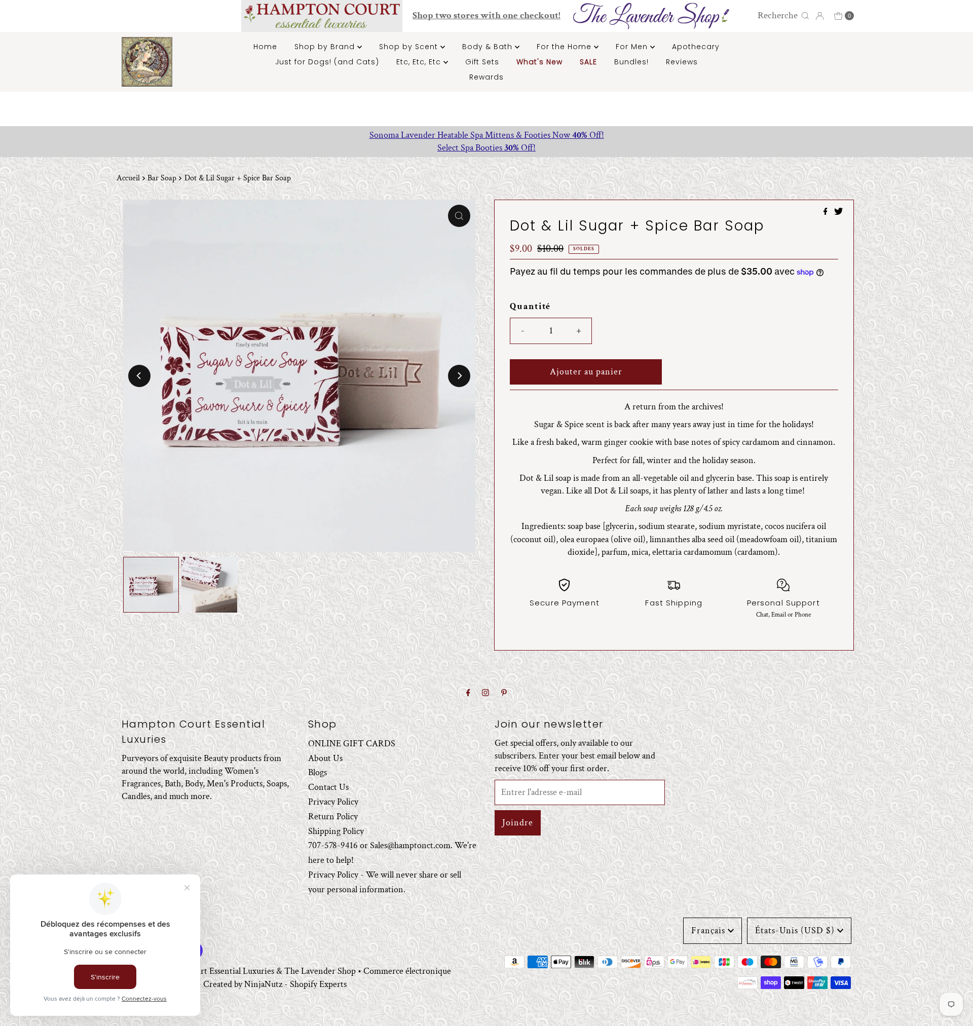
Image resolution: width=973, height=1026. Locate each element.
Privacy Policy (333, 802)
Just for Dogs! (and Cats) (327, 62)
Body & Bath (488, 47)
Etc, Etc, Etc (419, 62)
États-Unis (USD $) (795, 930)
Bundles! (631, 62)
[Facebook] (468, 693)
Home (265, 47)
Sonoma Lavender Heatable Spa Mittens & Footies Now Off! (486, 135)
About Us (325, 758)
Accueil (128, 178)
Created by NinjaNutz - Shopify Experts (275, 984)
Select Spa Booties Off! (486, 148)
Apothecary (696, 47)
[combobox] (776, 16)
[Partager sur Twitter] (838, 212)
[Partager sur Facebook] (827, 212)
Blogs (317, 772)
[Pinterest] (504, 693)
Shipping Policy (336, 831)
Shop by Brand (325, 47)
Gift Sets (482, 62)
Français (708, 930)
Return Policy (333, 816)
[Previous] (139, 376)
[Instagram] (485, 693)
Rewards (486, 77)
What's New (539, 62)
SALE (588, 62)
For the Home (565, 47)
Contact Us (328, 787)
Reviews (682, 62)
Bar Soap (161, 178)
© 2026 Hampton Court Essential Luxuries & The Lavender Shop (239, 971)
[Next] (459, 376)
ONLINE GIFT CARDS (351, 743)
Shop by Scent (409, 47)
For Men (633, 47)
